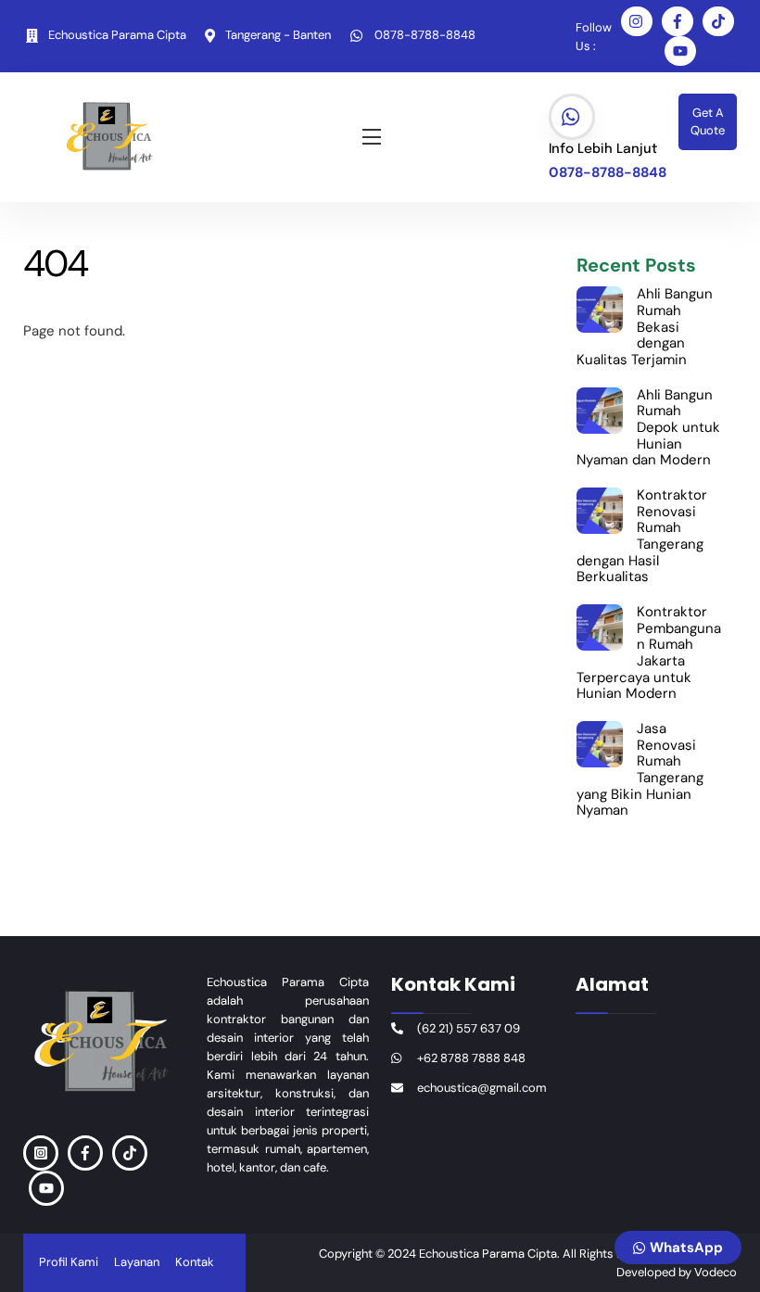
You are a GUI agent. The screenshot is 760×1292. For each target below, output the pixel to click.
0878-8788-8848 (607, 172)
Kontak (194, 1262)
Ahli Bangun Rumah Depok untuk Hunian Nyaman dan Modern (648, 428)
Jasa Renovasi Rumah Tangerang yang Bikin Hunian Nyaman (639, 770)
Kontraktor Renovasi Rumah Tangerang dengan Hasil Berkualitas (641, 537)
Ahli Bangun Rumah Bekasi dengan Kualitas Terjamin (644, 327)
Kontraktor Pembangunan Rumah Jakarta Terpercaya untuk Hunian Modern (648, 653)
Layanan (136, 1262)
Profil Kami (68, 1262)
